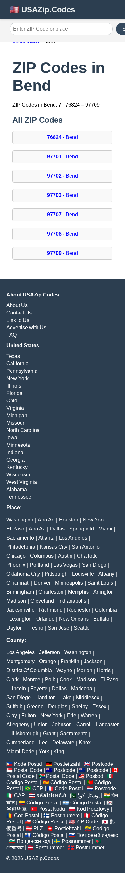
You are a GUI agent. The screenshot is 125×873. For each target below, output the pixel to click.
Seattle (82, 628)
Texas (13, 356)
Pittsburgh (56, 574)
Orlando (45, 619)
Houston (68, 519)
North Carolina (23, 430)
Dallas (57, 528)
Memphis (78, 592)
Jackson (93, 661)
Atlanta (46, 537)
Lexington (20, 619)
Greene (35, 706)
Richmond (51, 610)
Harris (104, 670)
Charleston (50, 592)
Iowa (11, 437)
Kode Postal (28, 764)
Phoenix (15, 565)
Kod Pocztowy (93, 809)
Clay (11, 715)
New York (17, 378)
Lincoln (17, 688)
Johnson (62, 724)
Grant (49, 733)
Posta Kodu (51, 809)
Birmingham (20, 592)
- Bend (62, 137)
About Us (17, 305)
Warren (89, 715)
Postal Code (28, 770)
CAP (19, 795)
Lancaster (107, 724)
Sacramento (20, 537)
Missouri (16, 423)
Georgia (15, 460)
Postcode (102, 764)
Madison (16, 601)
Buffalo (101, 619)
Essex (99, 706)
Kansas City (53, 546)
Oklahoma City (23, 574)
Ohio (11, 400)
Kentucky (17, 467)
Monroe (31, 679)
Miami (105, 528)
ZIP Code (87, 821)
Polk (50, 679)
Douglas (57, 706)
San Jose (58, 628)
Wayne (64, 670)
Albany (106, 574)
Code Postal (69, 788)
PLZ (38, 828)
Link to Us (17, 320)
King (59, 751)
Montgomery (20, 661)
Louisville (83, 574)
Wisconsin (18, 474)
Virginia (15, 408)
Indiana (14, 452)
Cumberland (20, 742)
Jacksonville (20, 610)
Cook (66, 679)
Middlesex (87, 697)
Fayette (38, 688)
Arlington (103, 592)
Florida (14, 393)
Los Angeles (73, 537)
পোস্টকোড (15, 847)
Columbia (106, 610)
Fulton (28, 715)
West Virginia (21, 482)
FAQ (11, 335)
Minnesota (18, 445)
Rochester (78, 610)
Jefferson (49, 652)
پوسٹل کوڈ (89, 795)
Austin (65, 556)
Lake (65, 697)
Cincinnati (17, 583)
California (17, 363)
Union (41, 724)
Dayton (14, 628)
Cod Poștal (26, 815)
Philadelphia (20, 546)
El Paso (15, 528)
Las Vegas (66, 565)
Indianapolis (72, 601)
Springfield (81, 528)
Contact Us (19, 312)
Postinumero (65, 815)
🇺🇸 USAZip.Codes (42, 9)
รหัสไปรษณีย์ (51, 795)
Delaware (63, 742)
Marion (84, 670)
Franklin (70, 661)
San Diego (94, 565)
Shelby (80, 706)
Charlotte (87, 556)
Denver (42, 583)
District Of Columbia (29, 670)
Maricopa (81, 688)
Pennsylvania (22, 371)
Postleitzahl (67, 764)
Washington (19, 519)
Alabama (16, 489)
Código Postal (22, 782)
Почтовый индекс (97, 835)
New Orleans (74, 619)
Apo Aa (37, 528)
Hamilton (45, 697)
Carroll (84, 724)
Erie (71, 715)
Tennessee (18, 497)
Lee (43, 742)
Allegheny (17, 724)
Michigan (16, 415)
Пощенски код (33, 841)
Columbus (42, 556)
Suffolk (14, 706)
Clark (12, 679)
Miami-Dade (20, 751)
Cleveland (42, 601)
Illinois (13, 386)
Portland (39, 565)
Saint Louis (100, 583)
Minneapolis (69, 583)
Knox (85, 742)
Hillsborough (23, 733)
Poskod (94, 776)
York (44, 751)
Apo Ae (46, 519)
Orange (47, 661)
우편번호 (16, 809)
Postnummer (76, 841)
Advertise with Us (26, 327)
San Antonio (86, 546)
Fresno (35, 628)
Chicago (16, 556)
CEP (37, 788)
